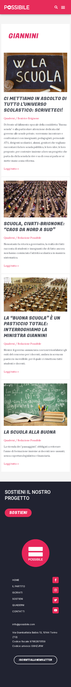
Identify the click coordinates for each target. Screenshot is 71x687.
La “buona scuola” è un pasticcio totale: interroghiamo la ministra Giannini (32, 327)
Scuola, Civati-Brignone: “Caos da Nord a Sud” (34, 226)
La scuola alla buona (30, 432)
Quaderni (9, 118)
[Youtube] (55, 610)
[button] (56, 7)
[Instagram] (55, 590)
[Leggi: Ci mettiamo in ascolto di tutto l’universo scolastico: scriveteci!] (35, 72)
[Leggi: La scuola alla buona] (35, 404)
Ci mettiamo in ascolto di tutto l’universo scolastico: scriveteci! (35, 104)
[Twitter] (55, 600)
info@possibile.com (23, 624)
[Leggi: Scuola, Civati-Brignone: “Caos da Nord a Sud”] (35, 198)
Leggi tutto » (11, 168)
